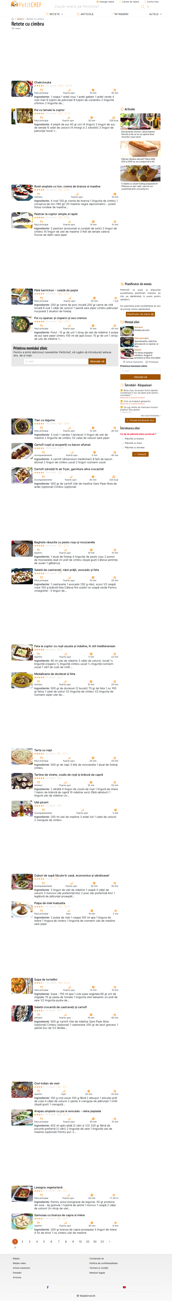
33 (102, 1241)
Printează (153, 362)
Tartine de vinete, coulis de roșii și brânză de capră (68, 774)
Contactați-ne (97, 1258)
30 (95, 1241)
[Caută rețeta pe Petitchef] (143, 6)
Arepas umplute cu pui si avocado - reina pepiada (67, 1111)
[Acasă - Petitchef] (12, 19)
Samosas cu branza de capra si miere (59, 1215)
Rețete (54, 14)
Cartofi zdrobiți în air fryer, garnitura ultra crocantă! (69, 469)
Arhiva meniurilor (134, 362)
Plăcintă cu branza (134, 438)
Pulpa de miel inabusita (49, 903)
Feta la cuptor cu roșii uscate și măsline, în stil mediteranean (74, 646)
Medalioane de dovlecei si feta (54, 674)
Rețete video (19, 1263)
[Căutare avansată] (148, 7)
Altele (153, 14)
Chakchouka (42, 82)
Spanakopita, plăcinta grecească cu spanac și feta (146, 344)
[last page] (15, 1247)
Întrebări (121, 14)
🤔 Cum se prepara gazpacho (135, 401)
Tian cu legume (44, 420)
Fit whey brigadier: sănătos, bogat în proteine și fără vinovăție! (147, 355)
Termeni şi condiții (99, 1268)
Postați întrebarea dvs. (142, 420)
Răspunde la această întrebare (132, 398)
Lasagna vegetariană (48, 1187)
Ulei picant (41, 802)
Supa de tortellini (45, 979)
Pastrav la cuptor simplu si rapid (55, 214)
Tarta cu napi (43, 750)
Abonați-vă (97, 361)
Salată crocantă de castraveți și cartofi (60, 1007)
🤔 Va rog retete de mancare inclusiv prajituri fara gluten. (139, 408)
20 (87, 1241)
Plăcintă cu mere (133, 443)
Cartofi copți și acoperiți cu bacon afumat (62, 444)
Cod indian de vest (47, 1083)
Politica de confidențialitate (104, 1263)
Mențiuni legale (97, 1273)
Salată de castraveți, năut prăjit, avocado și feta (66, 570)
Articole (87, 14)
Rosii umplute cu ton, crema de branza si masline (67, 186)
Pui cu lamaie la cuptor (49, 110)
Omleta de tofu (142, 330)
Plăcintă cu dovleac (135, 447)
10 (80, 1241)
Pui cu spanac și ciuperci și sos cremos (60, 318)
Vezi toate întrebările (150, 415)
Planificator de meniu (139, 314)
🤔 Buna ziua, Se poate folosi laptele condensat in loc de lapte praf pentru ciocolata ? (139, 392)
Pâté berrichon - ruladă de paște (56, 290)
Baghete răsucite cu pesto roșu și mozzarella (64, 542)
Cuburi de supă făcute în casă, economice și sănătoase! (71, 875)
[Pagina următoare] (109, 1242)
